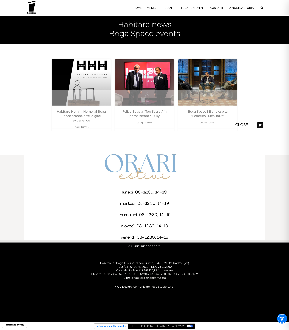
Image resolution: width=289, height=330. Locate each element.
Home (138, 7)
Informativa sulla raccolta (111, 326)
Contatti (216, 7)
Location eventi (193, 7)
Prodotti (168, 7)
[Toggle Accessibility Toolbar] (282, 318)
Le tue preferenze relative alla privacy (158, 326)
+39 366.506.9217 (187, 274)
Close (241, 124)
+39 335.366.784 (137, 274)
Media (151, 7)
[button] (262, 8)
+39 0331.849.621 (112, 274)
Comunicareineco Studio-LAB (153, 286)
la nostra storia (241, 7)
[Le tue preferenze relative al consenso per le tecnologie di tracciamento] (14, 325)
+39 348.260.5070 (162, 274)
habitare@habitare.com (150, 277)
